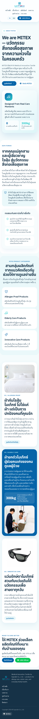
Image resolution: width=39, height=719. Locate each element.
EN (14, 18)
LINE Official (26, 18)
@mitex (8, 714)
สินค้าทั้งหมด (8, 660)
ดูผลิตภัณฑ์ (8, 83)
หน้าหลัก (8, 10)
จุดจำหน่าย (15, 13)
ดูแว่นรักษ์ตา (10, 618)
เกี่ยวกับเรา (15, 10)
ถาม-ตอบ (24, 13)
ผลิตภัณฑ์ (24, 10)
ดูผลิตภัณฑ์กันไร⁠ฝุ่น (12, 442)
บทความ (31, 10)
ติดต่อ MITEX (27, 83)
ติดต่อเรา (5, 702)
